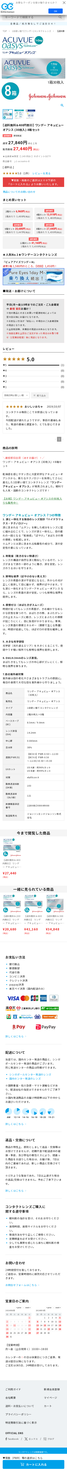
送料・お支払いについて (19, 1406)
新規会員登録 (52, 1389)
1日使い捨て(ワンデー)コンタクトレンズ (31, 30)
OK (55, 11)
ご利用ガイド (13, 1389)
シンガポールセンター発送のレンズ (30, 1074)
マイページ (50, 1397)
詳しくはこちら (14, 1036)
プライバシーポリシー (18, 1414)
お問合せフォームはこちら (21, 1285)
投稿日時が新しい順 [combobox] (14, 395)
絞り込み (41, 395)
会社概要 (10, 1397)
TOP (5, 30)
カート (48, 1406)
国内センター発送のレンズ (25, 1078)
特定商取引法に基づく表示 (21, 1422)
